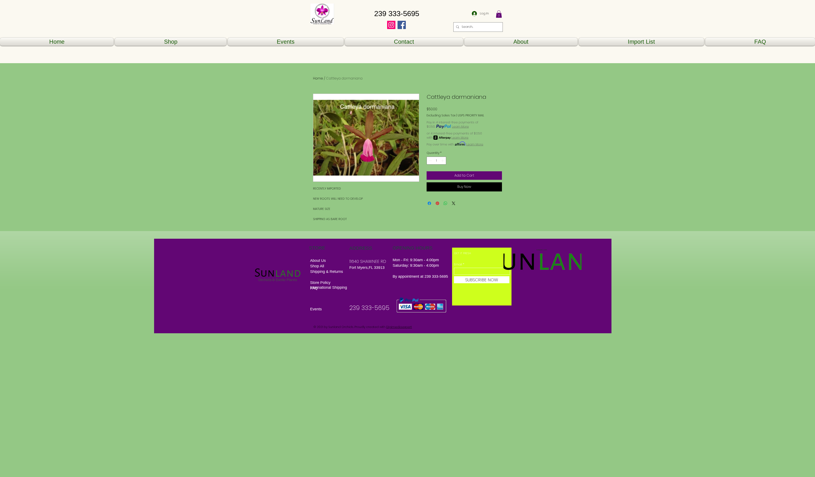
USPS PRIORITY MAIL (471, 115)
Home (318, 78)
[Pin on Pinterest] (437, 203)
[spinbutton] (436, 160)
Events (316, 309)
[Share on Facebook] (429, 203)
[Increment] (442, 160)
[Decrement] (430, 160)
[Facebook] (402, 25)
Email (458, 264)
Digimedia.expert (399, 327)
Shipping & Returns (327, 271)
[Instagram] (391, 25)
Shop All (317, 266)
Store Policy (320, 282)
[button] (499, 14)
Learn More (460, 126)
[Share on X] (453, 203)
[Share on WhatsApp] (445, 203)
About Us (318, 260)
